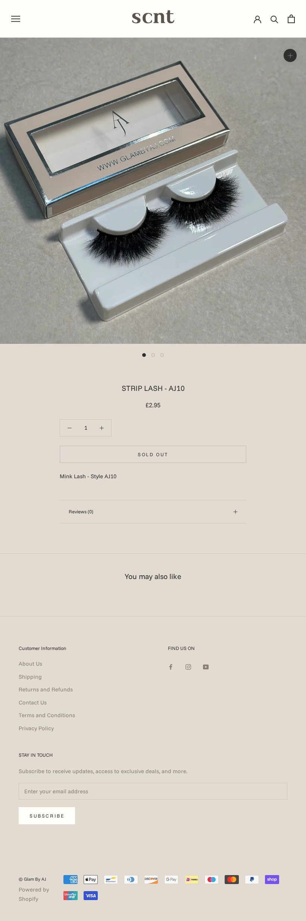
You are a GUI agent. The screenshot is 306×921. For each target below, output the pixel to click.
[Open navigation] (15, 18)
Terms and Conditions (47, 715)
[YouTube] (206, 666)
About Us (30, 663)
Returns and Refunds (46, 689)
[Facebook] (171, 666)
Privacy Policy (36, 728)
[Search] (274, 19)
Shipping (30, 676)
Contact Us (33, 702)
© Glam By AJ (32, 879)
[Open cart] (291, 19)
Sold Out (153, 454)
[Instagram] (188, 666)
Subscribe (46, 816)
